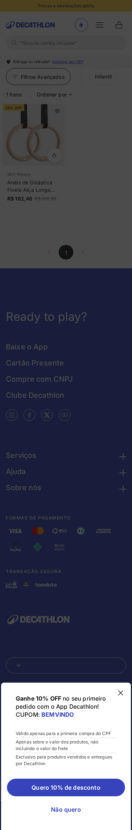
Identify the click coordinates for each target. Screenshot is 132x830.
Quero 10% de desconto (66, 787)
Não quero (66, 809)
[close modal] (120, 692)
